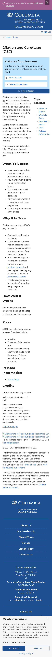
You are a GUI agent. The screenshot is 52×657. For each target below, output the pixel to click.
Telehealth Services (18, 84)
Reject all (38, 648)
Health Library (11, 37)
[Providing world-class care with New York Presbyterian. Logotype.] (26, 511)
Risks (41, 127)
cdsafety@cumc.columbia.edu (27, 600)
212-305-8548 (27, 593)
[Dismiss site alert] (47, 2)
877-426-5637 (15, 78)
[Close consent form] (47, 619)
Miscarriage (13, 379)
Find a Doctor (27, 91)
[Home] (26, 20)
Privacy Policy (25, 653)
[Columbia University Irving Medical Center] (26, 502)
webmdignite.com (11, 442)
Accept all (14, 648)
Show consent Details (13, 642)
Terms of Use (29, 464)
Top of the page (10, 426)
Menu (47, 32)
